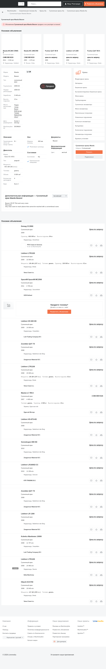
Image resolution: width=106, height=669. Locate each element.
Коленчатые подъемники (83, 130)
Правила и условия (34, 626)
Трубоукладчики (80, 100)
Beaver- (55, 141)
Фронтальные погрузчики (83, 113)
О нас (5, 626)
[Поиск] (29, 4)
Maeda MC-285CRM (31, 51)
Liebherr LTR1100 (28, 253)
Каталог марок (32, 640)
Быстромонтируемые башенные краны (88, 92)
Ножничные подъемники (83, 117)
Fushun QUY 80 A (93, 51)
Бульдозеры (79, 126)
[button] (96, 245)
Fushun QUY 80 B (51, 51)
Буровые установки (81, 138)
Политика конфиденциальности (38, 630)
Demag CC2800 (27, 226)
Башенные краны (81, 87)
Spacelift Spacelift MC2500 (31, 279)
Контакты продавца (9, 633)
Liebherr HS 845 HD (29, 321)
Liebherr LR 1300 (72, 51)
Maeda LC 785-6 (27, 393)
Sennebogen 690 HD (29, 442)
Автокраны (78, 83)
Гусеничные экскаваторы (83, 104)
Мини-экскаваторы (81, 109)
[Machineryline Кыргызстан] (9, 4)
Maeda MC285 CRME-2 (11, 51)
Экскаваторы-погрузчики (83, 134)
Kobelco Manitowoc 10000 (31, 536)
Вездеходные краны (82, 79)
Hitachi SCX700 (27, 582)
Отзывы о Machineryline (35, 637)
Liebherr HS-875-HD (29, 419)
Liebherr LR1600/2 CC (29, 465)
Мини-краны (79, 96)
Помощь (5, 630)
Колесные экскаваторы (83, 121)
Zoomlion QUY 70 (28, 344)
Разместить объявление (59, 312)
